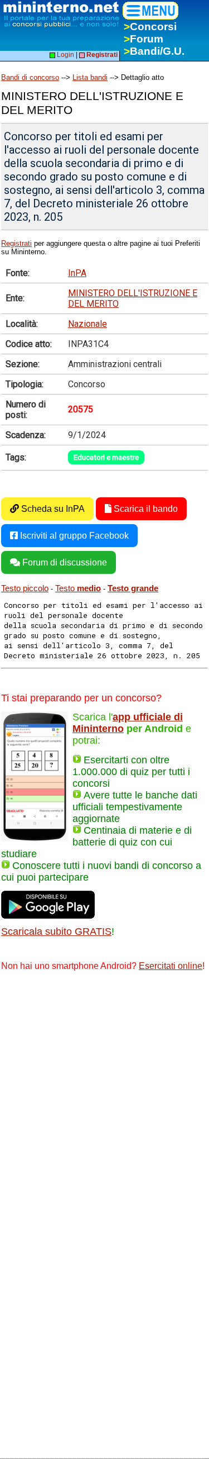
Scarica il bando (144, 509)
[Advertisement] (104, 1091)
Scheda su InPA (52, 509)
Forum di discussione (63, 562)
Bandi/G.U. (154, 51)
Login (64, 55)
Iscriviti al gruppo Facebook (73, 535)
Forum (143, 39)
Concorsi (150, 26)
